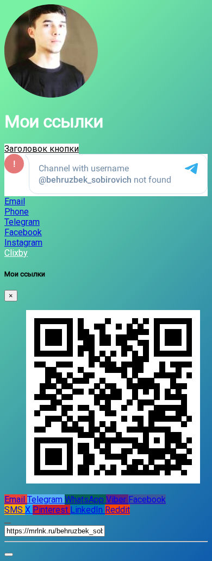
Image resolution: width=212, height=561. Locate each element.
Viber (117, 499)
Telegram (46, 499)
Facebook (147, 499)
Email (15, 499)
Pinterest (51, 510)
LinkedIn (87, 510)
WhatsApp (85, 499)
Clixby (16, 253)
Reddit (117, 510)
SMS (14, 510)
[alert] (8, 554)
